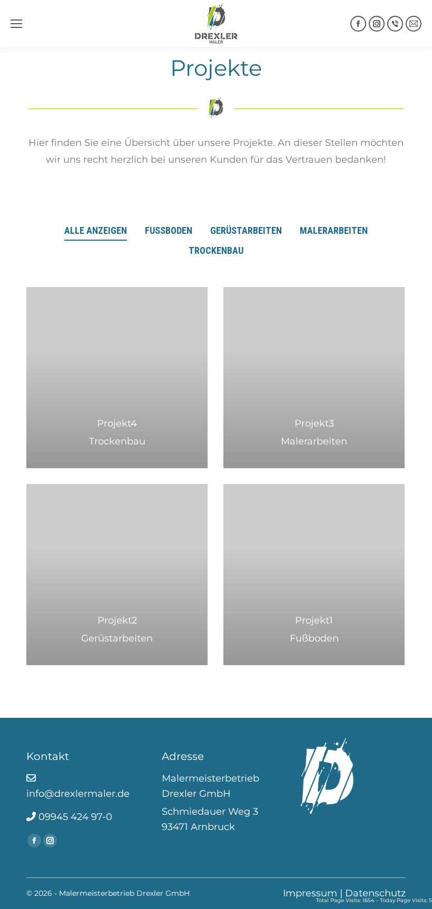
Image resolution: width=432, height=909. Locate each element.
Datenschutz (375, 893)
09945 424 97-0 (74, 817)
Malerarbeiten (334, 230)
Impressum (310, 893)
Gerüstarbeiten (246, 230)
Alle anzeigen (95, 230)
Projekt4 (117, 423)
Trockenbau (216, 250)
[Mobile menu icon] (16, 23)
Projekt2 (117, 620)
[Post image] (117, 377)
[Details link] (117, 397)
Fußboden (168, 230)
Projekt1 (314, 620)
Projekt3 (314, 423)
